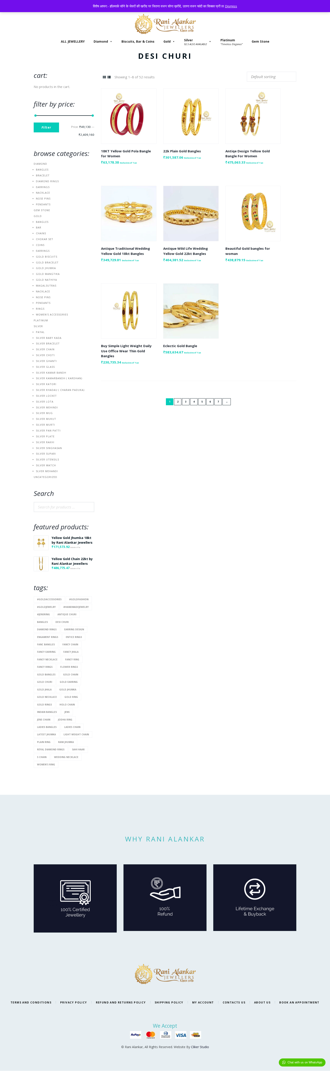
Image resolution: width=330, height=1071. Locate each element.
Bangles (42, 169)
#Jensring (43, 614)
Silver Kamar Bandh (51, 372)
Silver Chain (45, 349)
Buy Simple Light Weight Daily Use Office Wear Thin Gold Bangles (126, 351)
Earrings (43, 187)
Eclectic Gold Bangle (180, 346)
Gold (167, 41)
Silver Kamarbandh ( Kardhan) (59, 378)
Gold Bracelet (47, 262)
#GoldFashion (78, 599)
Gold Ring (71, 697)
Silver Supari (46, 453)
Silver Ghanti (46, 361)
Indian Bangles (47, 712)
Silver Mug (44, 413)
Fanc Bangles (46, 644)
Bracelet (43, 175)
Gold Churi (44, 681)
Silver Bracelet (48, 343)
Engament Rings (47, 637)
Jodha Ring (65, 719)
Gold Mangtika (48, 274)
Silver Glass (45, 366)
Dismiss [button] (231, 6)
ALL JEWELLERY (73, 41)
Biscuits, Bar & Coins (137, 41)
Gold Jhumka (46, 268)
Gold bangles (46, 674)
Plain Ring (44, 742)
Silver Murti (45, 424)
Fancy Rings (45, 666)
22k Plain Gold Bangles (182, 151)
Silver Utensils (47, 459)
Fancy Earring (46, 651)
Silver (38, 326)
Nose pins (43, 198)
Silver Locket (46, 395)
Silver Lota (44, 401)
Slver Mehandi (47, 471)
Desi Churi (62, 622)
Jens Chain (43, 719)
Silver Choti (45, 355)
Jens (67, 712)
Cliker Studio (200, 1047)
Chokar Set (44, 239)
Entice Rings (74, 637)
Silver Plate (45, 436)
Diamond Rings (47, 181)
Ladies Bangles (47, 727)
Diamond (101, 41)
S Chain (41, 757)
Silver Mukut (46, 419)
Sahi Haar (78, 749)
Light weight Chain (76, 734)
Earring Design (74, 629)
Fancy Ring (72, 659)
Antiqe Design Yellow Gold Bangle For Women (247, 153)
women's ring (46, 764)
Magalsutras (46, 285)
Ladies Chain (72, 727)
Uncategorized (45, 477)
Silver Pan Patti (48, 430)
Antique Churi (66, 614)
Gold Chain (70, 674)
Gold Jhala (44, 689)
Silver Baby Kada (49, 337)
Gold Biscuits (46, 256)
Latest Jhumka (46, 734)
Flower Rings (69, 666)
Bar (38, 227)
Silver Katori (46, 384)
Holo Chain (67, 704)
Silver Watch (46, 465)
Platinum (41, 320)
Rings (40, 308)
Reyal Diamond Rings (50, 749)
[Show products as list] (109, 77)
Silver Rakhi (45, 442)
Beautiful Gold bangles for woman (247, 251)
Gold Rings (44, 704)
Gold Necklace (47, 697)
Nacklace (43, 192)
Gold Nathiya (46, 279)
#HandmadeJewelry (76, 607)
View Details (128, 112)
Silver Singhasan (49, 448)
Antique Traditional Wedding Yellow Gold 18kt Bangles (125, 251)
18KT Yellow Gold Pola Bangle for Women (126, 153)
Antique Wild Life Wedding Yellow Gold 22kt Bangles (185, 251)
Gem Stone (260, 41)
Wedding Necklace (66, 757)
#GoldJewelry (46, 607)
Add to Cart (128, 120)
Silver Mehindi (47, 407)
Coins (40, 245)
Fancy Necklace (47, 659)
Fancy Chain (70, 644)
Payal (40, 332)
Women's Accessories (52, 314)
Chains (41, 233)
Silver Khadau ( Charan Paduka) (60, 390)
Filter (46, 127)
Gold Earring (69, 681)
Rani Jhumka (66, 742)
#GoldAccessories (49, 599)
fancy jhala (71, 651)
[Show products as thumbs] (104, 77)
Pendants (43, 204)
